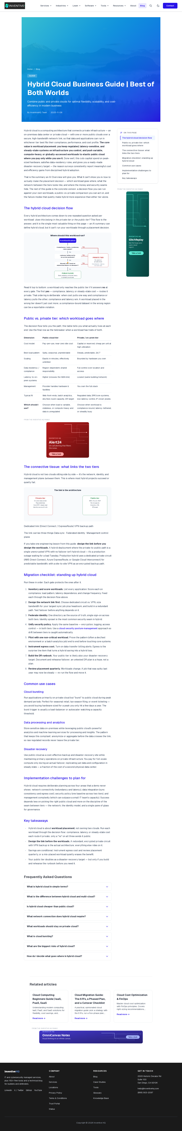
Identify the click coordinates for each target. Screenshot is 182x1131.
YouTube (38, 1090)
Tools (103, 5)
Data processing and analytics (44, 722)
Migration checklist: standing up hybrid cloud (60, 575)
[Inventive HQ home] (15, 5)
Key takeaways (36, 820)
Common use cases (39, 684)
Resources (118, 5)
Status (52, 1109)
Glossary (97, 1093)
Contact (170, 5)
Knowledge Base (101, 1098)
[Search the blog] (151, 6)
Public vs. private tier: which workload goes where (64, 318)
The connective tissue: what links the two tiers (61, 466)
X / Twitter (19, 1090)
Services (44, 5)
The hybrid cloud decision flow (48, 208)
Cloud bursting (34, 692)
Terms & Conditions (58, 1098)
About (133, 5)
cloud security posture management (78, 628)
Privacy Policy (55, 1093)
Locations (53, 1087)
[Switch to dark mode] (158, 6)
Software (89, 5)
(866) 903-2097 (145, 1092)
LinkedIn (8, 1090)
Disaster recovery (35, 749)
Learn (75, 5)
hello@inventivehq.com (148, 1088)
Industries (61, 5)
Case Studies (99, 1082)
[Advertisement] (91, 46)
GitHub (29, 1090)
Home (30, 69)
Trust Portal (54, 1103)
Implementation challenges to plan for (55, 778)
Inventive (12, 1071)
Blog (142, 5)
